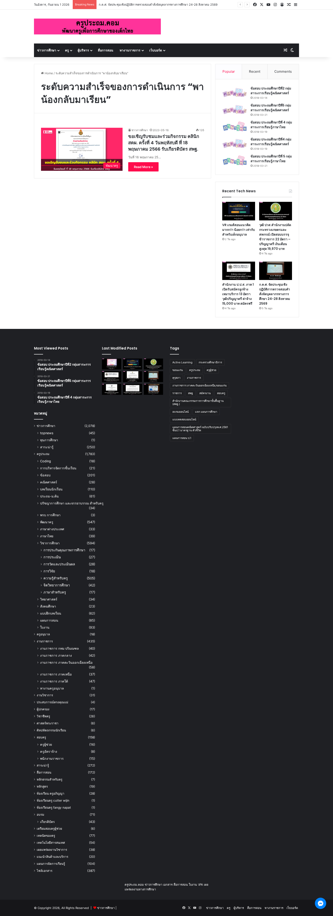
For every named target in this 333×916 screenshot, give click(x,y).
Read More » (143, 167)
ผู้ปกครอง (43, 709)
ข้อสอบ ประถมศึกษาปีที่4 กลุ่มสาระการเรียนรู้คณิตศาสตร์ (271, 141)
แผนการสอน (49, 620)
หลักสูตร (42, 786)
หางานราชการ (130, 50)
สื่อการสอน (105, 50)
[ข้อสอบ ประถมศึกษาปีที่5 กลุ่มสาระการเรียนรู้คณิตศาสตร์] (234, 109)
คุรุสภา (176, 377)
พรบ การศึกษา (50, 515)
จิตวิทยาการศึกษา (56, 585)
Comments (283, 71)
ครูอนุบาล (43, 634)
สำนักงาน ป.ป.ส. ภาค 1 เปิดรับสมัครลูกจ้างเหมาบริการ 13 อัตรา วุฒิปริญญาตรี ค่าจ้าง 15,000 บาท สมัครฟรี (238, 294)
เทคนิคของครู (46, 835)
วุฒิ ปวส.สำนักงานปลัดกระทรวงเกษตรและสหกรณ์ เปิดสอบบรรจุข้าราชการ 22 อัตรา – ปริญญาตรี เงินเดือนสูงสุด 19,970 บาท (275, 237)
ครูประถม (43, 454)
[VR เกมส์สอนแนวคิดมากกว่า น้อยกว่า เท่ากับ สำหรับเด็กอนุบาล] (238, 211)
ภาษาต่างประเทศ (52, 529)
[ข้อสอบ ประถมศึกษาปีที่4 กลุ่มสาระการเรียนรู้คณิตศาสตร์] (234, 143)
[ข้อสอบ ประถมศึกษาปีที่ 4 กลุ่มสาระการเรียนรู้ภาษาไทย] (234, 126)
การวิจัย (49, 571)
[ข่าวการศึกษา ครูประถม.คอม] (97, 26)
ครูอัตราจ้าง (48, 751)
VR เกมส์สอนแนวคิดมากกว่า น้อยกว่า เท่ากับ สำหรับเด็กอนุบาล (238, 230)
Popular (228, 71)
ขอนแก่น (177, 370)
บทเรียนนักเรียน (51, 489)
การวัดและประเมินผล (59, 564)
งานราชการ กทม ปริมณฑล (59, 648)
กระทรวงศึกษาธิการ (210, 362)
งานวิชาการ (45, 695)
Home (48, 73)
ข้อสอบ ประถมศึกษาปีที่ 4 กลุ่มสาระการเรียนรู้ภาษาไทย (271, 124)
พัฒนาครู (46, 522)
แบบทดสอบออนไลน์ (184, 419)
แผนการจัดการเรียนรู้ (51, 863)
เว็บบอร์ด (155, 50)
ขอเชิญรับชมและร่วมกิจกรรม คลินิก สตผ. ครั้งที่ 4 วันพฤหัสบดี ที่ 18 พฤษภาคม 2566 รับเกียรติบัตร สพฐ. (163, 142)
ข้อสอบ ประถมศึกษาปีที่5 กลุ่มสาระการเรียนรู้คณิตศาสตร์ (271, 107)
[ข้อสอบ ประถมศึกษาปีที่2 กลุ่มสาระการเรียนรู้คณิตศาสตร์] (234, 92)
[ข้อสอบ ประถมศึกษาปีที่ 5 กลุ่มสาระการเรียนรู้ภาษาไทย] (234, 160)
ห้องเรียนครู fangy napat (54, 807)
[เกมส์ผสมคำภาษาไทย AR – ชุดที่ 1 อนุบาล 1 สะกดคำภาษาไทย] (111, 364)
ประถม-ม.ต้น (49, 496)
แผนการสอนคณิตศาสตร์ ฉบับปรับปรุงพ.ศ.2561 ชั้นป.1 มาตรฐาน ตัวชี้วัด (200, 428)
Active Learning (182, 362)
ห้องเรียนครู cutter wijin (53, 800)
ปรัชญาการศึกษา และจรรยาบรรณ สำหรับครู (72, 503)
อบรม (40, 814)
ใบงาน (44, 627)
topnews (46, 433)
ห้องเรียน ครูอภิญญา (50, 793)
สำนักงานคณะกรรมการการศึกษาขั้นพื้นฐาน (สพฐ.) (198, 402)
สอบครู (41, 737)
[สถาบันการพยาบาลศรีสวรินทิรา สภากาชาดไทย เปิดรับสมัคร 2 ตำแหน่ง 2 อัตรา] (132, 376)
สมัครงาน (205, 393)
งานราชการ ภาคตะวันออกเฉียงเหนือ (66, 662)
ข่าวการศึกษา (46, 50)
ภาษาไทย (46, 536)
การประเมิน (52, 557)
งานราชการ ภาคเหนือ (56, 674)
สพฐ (190, 393)
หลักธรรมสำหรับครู (49, 779)
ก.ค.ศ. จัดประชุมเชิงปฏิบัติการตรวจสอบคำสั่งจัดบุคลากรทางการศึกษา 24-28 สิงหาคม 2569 (158, 4)
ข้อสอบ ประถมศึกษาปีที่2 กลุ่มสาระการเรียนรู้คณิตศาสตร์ (271, 90)
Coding (45, 461)
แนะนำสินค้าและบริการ (52, 856)
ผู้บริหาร (83, 50)
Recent (254, 71)
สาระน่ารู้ (46, 447)
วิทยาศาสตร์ (48, 599)
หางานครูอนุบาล (52, 688)
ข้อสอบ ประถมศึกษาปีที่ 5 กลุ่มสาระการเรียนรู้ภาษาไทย (271, 158)
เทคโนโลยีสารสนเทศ (51, 842)
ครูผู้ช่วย (46, 744)
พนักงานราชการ (52, 758)
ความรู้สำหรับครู (55, 578)
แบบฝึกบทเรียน (50, 613)
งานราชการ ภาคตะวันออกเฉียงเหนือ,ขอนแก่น (199, 385)
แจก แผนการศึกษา (206, 411)
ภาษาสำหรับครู (54, 592)
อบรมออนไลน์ (180, 411)
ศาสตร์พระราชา (47, 723)
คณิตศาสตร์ (48, 482)
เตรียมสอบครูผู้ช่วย (49, 828)
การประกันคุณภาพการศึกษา (64, 550)
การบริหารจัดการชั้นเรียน (58, 468)
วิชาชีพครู (43, 716)
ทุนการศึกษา (49, 440)
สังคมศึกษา (48, 606)
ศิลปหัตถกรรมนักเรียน (51, 730)
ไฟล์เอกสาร (44, 871)
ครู (67, 50)
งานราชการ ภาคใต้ (54, 681)
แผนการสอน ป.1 (181, 438)
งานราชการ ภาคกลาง (56, 655)
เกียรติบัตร (47, 822)
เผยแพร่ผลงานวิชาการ (52, 849)
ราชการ (177, 393)
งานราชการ (45, 641)
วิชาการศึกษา (50, 543)
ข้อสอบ (45, 475)
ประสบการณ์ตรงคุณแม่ (52, 702)
